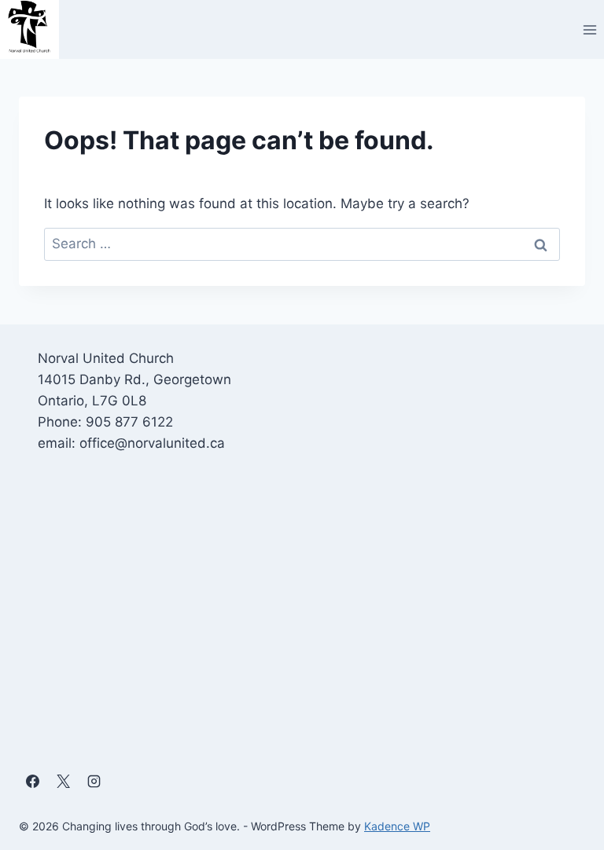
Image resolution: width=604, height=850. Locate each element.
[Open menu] (589, 29)
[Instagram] (93, 781)
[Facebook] (32, 781)
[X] (63, 781)
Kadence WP (397, 826)
